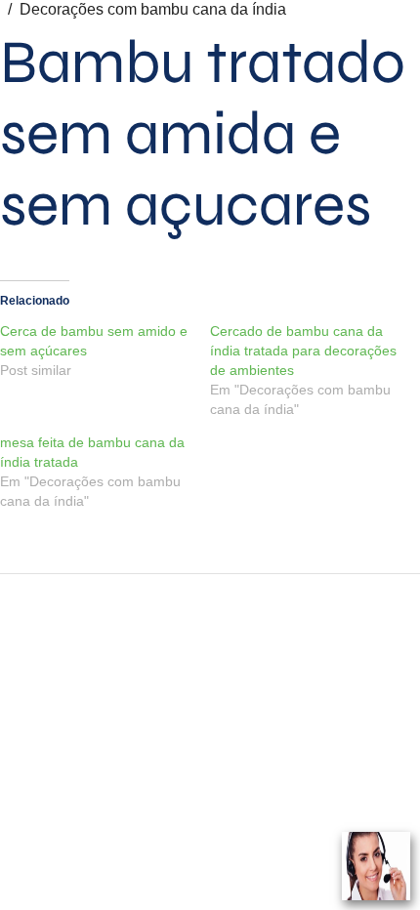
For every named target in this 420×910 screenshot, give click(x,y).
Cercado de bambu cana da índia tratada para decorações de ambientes (303, 350)
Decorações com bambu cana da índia (153, 9)
